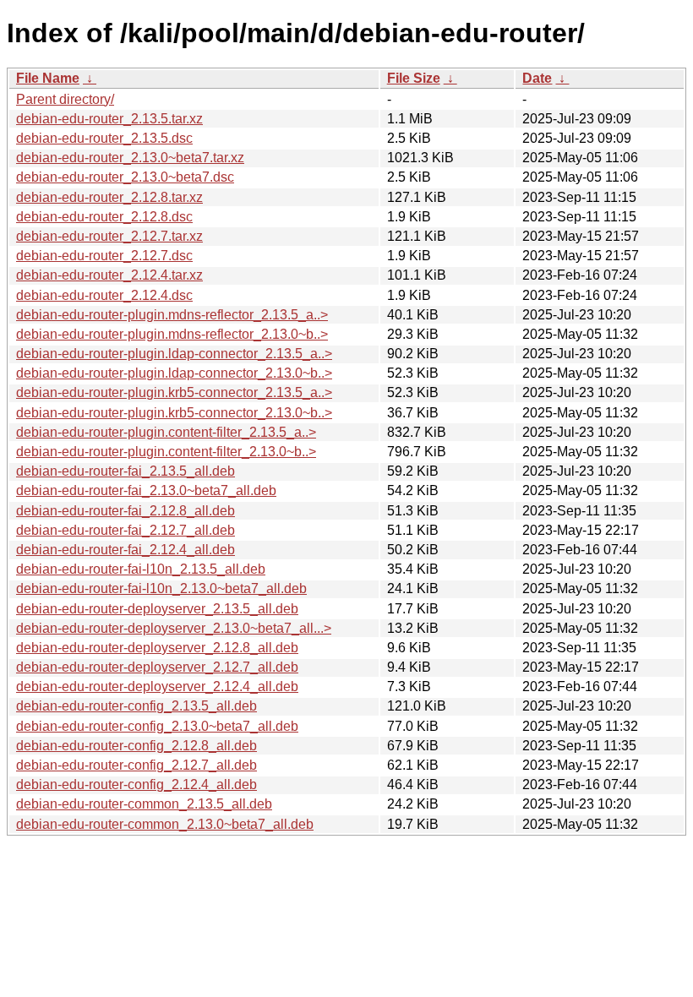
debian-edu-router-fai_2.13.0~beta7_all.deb (146, 490)
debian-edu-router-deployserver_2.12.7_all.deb (157, 667)
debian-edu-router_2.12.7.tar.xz (109, 236)
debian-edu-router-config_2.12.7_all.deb (136, 765)
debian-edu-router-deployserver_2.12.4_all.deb (157, 686)
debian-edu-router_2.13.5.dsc (104, 138)
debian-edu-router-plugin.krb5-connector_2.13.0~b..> (174, 413)
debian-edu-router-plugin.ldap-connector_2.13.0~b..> (174, 373)
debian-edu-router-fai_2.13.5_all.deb (125, 471)
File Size (413, 78)
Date (537, 78)
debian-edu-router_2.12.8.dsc (104, 217)
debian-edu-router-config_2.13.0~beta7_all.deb (157, 726)
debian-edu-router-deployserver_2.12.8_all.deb (157, 647)
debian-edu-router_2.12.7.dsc (104, 255)
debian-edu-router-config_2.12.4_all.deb (136, 784)
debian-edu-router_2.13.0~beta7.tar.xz (130, 157)
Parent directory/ (65, 99)
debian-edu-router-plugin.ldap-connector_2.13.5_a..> (174, 353)
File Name (47, 78)
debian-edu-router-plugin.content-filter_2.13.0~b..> (166, 451)
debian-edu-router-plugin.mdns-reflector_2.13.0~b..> (172, 334)
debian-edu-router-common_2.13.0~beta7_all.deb (165, 824)
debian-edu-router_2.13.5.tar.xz (109, 119)
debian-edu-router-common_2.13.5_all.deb (144, 804)
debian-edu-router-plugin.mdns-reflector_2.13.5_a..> (172, 315)
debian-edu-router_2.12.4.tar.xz (109, 275)
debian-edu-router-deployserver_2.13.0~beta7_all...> (173, 628)
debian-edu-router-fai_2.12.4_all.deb (125, 549)
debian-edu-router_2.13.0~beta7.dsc (125, 177)
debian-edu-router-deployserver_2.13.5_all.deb (157, 609)
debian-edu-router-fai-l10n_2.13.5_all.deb (140, 569)
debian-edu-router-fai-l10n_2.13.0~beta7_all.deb (161, 588)
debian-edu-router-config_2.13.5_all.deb (136, 706)
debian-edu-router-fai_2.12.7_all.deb (125, 530)
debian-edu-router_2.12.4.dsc (104, 295)
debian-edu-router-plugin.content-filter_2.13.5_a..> (166, 432)
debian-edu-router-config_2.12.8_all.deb (136, 745)
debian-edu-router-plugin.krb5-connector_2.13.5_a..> (174, 392)
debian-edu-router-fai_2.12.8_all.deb (125, 511)
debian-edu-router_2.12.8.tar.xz (109, 197)
